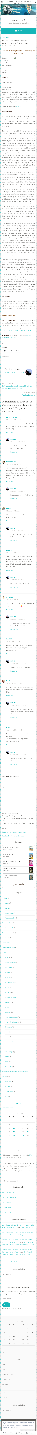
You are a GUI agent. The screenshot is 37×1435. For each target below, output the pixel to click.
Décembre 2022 (7, 1202)
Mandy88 (15, 330)
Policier (7, 1037)
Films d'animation (10, 918)
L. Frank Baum (7, 856)
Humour (7, 1007)
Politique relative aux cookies (11, 1427)
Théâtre (7, 1057)
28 (23, 1135)
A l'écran (4, 898)
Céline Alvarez (7, 863)
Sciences (7, 1047)
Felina (29, 330)
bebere (4, 330)
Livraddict (14, 836)
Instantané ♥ (18, 20)
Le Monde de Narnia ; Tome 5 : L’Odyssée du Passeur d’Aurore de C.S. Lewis (17, 386)
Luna (8, 681)
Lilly (8, 727)
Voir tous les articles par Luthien (14, 372)
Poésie (7, 1032)
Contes (7, 987)
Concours (7, 1086)
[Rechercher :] (18, 788)
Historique (8, 1002)
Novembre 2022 (7, 1207)
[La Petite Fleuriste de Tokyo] (31, 851)
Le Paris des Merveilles (10, 876)
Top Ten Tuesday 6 (28, 394)
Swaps (7, 1096)
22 (28, 1132)
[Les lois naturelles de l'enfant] (31, 866)
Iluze (25, 330)
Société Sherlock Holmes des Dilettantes (15, 1071)
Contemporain (9, 982)
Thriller (7, 1062)
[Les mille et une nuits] (31, 873)
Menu (20, 31)
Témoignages (9, 1052)
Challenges (8, 1081)
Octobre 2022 (6, 1212)
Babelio (4, 1364)
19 (14, 1132)
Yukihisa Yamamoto (8, 849)
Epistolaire (8, 992)
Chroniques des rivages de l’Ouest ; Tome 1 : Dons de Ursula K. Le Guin (17, 1254)
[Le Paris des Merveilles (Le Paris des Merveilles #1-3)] (31, 880)
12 (14, 1128)
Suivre (6, 1305)
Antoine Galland (7, 870)
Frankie (21, 330)
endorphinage (11, 462)
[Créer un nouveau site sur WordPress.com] (18, 2)
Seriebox (21, 836)
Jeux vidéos (5, 943)
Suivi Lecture (6, 1379)
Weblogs (5, 1384)
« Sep (4, 1145)
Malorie (9, 639)
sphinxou (9, 597)
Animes (7, 903)
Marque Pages (9, 1091)
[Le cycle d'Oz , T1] (31, 858)
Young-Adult (8, 1067)
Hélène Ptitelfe (12, 417)
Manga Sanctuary (7, 1374)
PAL (30, 1155)
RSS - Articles (6, 1393)
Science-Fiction (9, 1042)
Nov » (8, 1145)
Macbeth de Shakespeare (18, 1235)
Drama (7, 908)
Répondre (9, 432)
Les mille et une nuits (9, 869)
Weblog (4, 1076)
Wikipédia (19, 107)
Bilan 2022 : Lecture (8, 1192)
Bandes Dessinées (10, 963)
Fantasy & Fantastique (11, 997)
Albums (7, 957)
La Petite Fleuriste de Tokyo (11, 847)
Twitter (18, 1104)
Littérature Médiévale (11, 1017)
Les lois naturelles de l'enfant (12, 861)
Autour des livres (7, 933)
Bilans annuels (9, 928)
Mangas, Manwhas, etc (11, 1022)
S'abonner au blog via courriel (18, 1287)
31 (4, 1139)
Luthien (15, 46)
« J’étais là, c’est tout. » (27, 1227)
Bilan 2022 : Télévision (9, 1197)
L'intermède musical (8, 948)
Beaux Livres (8, 967)
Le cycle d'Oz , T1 (8, 854)
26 (14, 1135)
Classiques (8, 977)
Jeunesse (5, 38)
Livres (4, 953)
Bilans (6, 938)
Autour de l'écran (7, 923)
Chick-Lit (7, 972)
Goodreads (5, 836)
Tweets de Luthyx (7, 1108)
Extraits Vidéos (9, 913)
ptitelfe (10, 330)
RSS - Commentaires (8, 1398)
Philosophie (8, 1027)
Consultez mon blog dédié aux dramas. (14, 832)
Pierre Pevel (6, 877)
